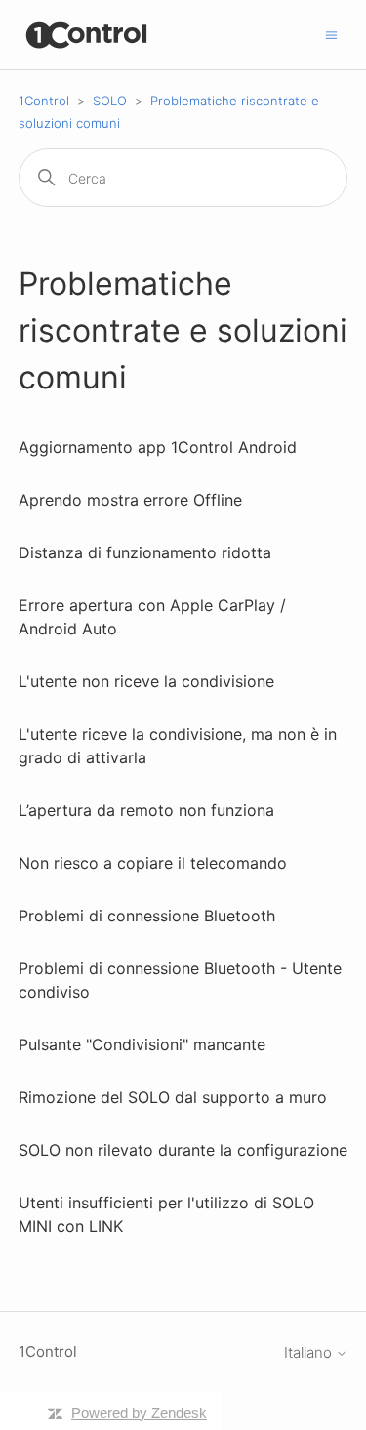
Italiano (310, 1352)
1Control (44, 100)
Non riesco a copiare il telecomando (153, 863)
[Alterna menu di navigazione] (331, 33)
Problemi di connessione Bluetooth (147, 915)
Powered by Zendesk (139, 1413)
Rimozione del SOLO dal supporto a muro (173, 1097)
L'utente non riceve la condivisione (146, 681)
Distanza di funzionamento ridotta (145, 552)
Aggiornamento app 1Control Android (158, 447)
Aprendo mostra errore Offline (130, 500)
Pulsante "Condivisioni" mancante (142, 1044)
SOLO (110, 100)
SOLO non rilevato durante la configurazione (183, 1150)
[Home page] (87, 35)
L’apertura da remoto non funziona (146, 810)
